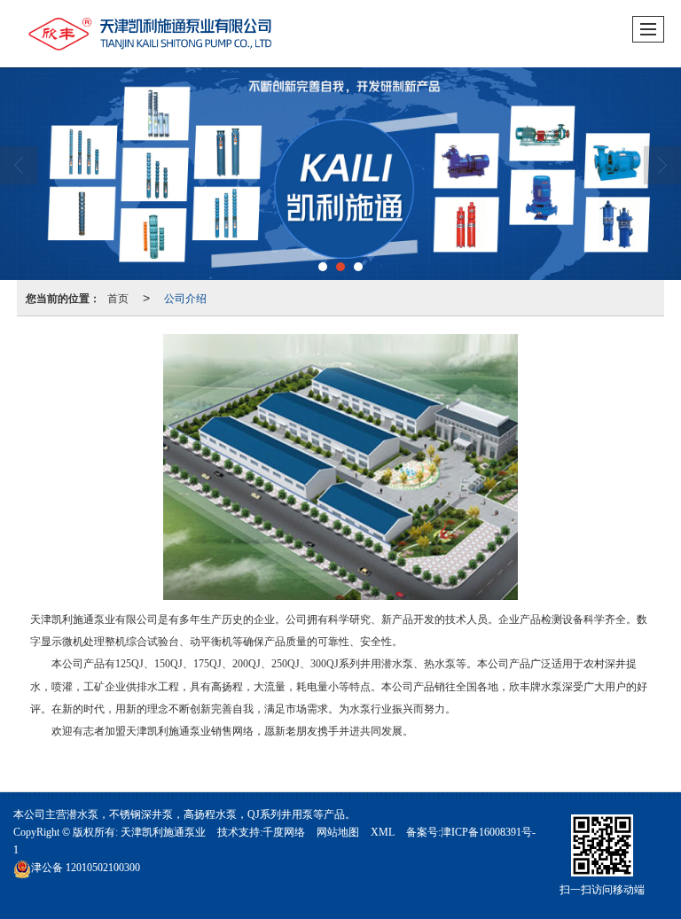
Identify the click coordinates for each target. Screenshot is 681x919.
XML (383, 832)
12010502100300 (85, 867)
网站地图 (338, 832)
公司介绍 (185, 297)
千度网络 (283, 832)
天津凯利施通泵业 (163, 832)
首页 (118, 297)
